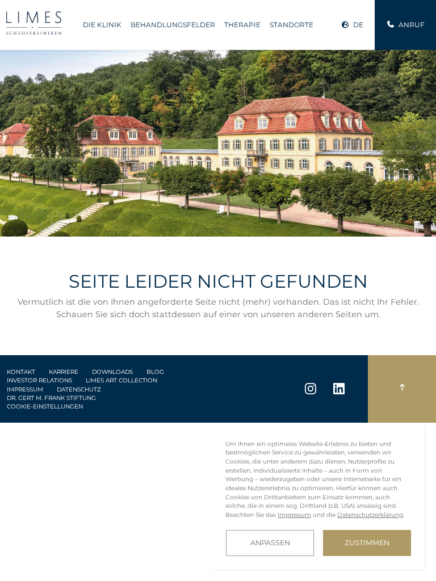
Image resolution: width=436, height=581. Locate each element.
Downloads (112, 372)
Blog (155, 372)
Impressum (25, 389)
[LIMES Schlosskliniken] (34, 23)
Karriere (63, 372)
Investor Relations (39, 380)
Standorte (291, 24)
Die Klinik (102, 24)
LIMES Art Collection (121, 380)
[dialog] (318, 498)
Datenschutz (79, 389)
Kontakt (21, 372)
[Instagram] (310, 388)
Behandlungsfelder (173, 24)
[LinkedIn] (339, 388)
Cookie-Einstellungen (45, 406)
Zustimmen (367, 542)
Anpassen (270, 542)
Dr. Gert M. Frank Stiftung (51, 398)
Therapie (242, 24)
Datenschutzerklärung (370, 515)
